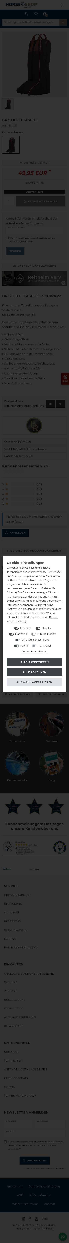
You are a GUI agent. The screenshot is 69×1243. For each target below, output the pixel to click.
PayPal (24, 645)
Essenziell (25, 628)
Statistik (46, 628)
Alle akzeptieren (34, 661)
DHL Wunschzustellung (35, 639)
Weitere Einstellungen (34, 651)
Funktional (45, 645)
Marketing (21, 633)
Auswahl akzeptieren (34, 682)
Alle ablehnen (34, 672)
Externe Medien (46, 633)
